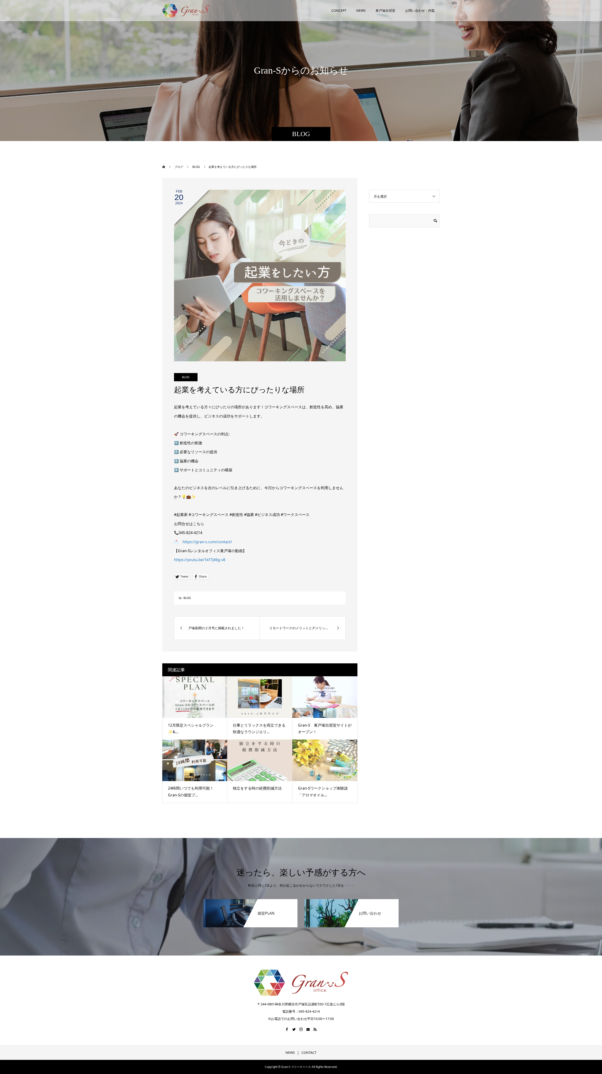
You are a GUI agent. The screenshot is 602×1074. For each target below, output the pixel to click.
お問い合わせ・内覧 (420, 10)
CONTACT (309, 1052)
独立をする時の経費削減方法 (257, 788)
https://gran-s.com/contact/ (207, 541)
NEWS (361, 10)
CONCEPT (338, 10)
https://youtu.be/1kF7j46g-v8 (199, 559)
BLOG (186, 377)
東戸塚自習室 (385, 10)
